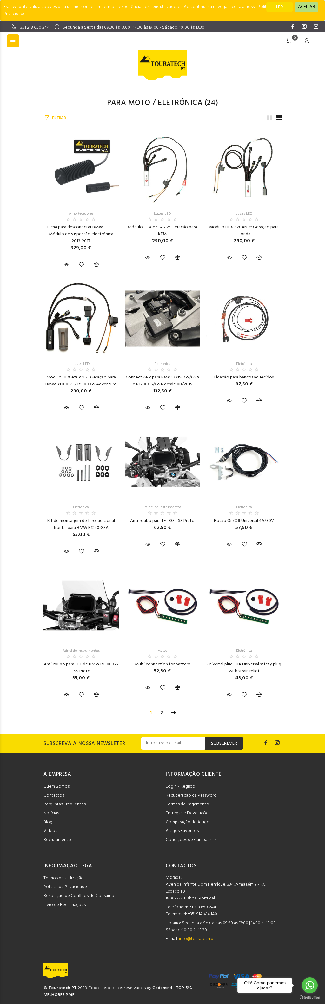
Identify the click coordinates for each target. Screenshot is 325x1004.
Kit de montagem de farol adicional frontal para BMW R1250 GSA (81, 524)
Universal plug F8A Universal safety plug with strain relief (244, 668)
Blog (47, 822)
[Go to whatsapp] (310, 985)
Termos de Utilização (63, 878)
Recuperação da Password (191, 795)
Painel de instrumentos (162, 507)
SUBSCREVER (224, 743)
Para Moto (128, 103)
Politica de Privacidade (65, 887)
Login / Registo (180, 786)
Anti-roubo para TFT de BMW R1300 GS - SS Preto (81, 668)
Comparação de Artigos (188, 822)
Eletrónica (180, 103)
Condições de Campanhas (191, 839)
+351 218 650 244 (34, 27)
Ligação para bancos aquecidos (244, 377)
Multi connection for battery (162, 664)
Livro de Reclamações (64, 904)
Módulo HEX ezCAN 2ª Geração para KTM (162, 231)
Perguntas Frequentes (64, 804)
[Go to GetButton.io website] (310, 997)
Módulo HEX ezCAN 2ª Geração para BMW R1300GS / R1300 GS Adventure (80, 381)
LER (279, 7)
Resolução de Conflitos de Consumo (78, 895)
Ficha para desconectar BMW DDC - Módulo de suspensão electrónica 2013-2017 (81, 234)
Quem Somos (56, 786)
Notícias (51, 813)
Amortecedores (81, 214)
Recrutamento (57, 839)
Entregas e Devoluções (188, 813)
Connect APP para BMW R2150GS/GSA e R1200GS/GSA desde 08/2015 (162, 381)
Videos (50, 831)
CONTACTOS (181, 866)
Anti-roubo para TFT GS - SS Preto (162, 520)
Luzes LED (162, 214)
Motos (162, 651)
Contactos (53, 795)
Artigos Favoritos (182, 831)
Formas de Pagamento (187, 804)
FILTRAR (59, 118)
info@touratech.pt (197, 939)
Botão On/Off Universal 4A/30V (244, 520)
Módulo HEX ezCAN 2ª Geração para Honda (244, 231)
